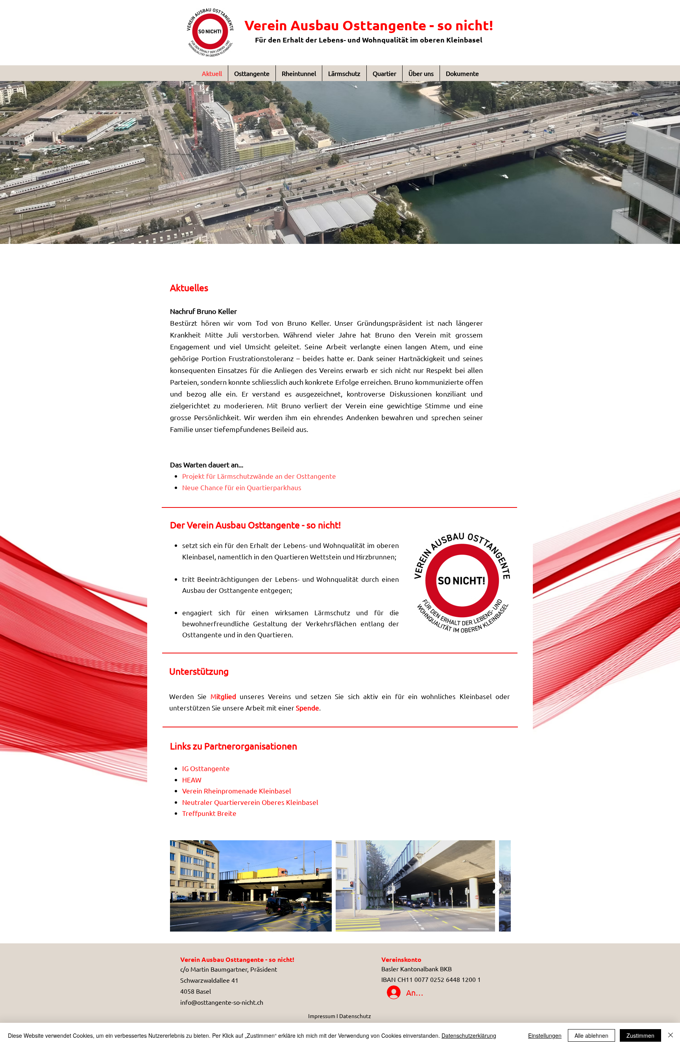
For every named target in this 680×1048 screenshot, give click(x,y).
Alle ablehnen (591, 1035)
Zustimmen (640, 1035)
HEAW (191, 779)
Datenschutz (355, 1015)
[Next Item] (497, 886)
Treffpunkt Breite (209, 813)
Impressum (322, 1015)
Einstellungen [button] (545, 1035)
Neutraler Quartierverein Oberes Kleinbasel (250, 802)
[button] (340, 162)
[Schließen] (670, 1035)
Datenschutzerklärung (469, 1035)
